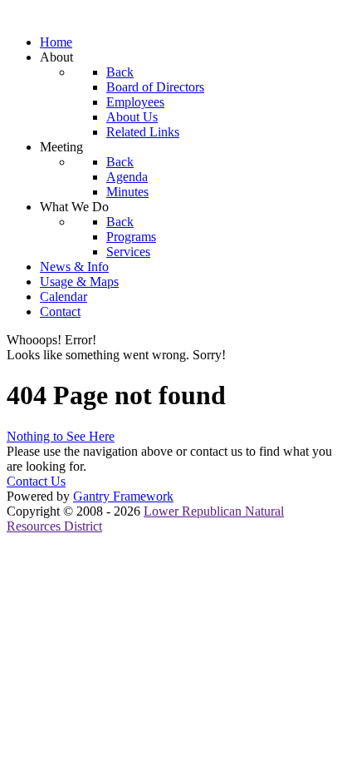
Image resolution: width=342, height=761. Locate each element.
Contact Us (36, 481)
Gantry (123, 496)
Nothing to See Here (61, 436)
